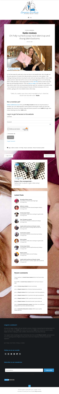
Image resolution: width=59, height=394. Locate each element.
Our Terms (12, 343)
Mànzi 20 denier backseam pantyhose (30, 289)
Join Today (6, 343)
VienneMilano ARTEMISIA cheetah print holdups (30, 220)
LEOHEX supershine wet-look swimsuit (30, 298)
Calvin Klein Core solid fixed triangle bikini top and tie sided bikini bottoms (29, 305)
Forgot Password (11, 141)
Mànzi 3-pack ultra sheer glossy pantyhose (31, 295)
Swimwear (32, 30)
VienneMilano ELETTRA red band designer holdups (31, 207)
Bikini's (13, 147)
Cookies (23, 343)
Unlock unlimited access (13, 104)
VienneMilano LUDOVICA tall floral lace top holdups (31, 246)
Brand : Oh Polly (19, 147)
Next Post (9, 155)
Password (9, 122)
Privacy (18, 343)
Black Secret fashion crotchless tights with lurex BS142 (32, 260)
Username (9, 116)
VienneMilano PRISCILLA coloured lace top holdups (31, 233)
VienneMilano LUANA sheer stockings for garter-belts (31, 213)
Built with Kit (29, 374)
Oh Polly (36, 81)
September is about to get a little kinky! (27, 182)
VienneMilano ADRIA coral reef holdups (28, 253)
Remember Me (11, 133)
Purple (25, 147)
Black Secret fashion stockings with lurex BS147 (30, 226)
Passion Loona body (27, 286)
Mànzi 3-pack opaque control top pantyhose (31, 292)
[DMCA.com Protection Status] (9, 380)
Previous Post (49, 155)
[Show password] (50, 124)
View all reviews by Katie (38, 147)
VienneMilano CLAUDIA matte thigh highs (29, 200)
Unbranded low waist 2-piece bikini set (30, 301)
